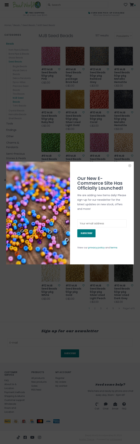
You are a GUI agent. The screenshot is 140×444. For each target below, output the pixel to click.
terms (113, 247)
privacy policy (96, 247)
